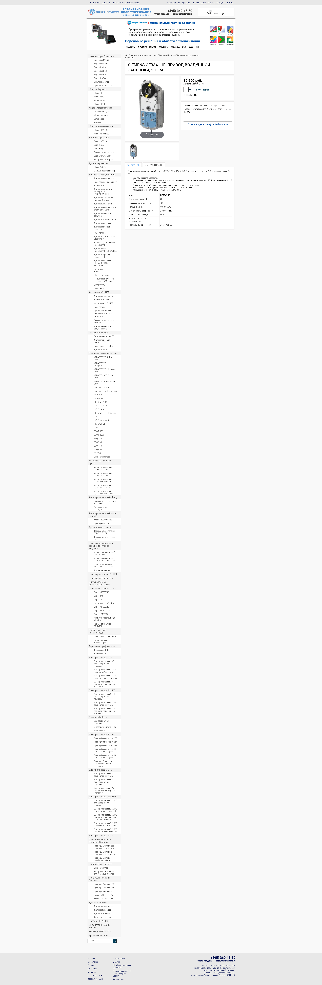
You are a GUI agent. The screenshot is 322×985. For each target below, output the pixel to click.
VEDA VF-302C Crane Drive (103, 376)
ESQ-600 (98, 449)
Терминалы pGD (101, 654)
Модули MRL (99, 104)
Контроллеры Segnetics (101, 56)
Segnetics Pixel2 (101, 74)
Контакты (173, 2)
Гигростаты (99, 316)
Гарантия (92, 972)
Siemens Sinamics (102, 457)
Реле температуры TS (104, 336)
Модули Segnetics (98, 89)
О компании (93, 962)
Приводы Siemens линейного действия (103, 859)
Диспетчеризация (194, 2)
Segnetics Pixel (100, 71)
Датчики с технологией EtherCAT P (104, 237)
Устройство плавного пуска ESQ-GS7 (104, 468)
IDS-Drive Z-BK (100, 402)
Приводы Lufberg (98, 717)
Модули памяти (101, 115)
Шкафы (106, 2)
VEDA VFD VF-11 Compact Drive (101, 364)
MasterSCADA (100, 167)
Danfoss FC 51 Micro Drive (105, 391)
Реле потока (100, 233)
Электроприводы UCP (100, 657)
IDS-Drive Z (99, 427)
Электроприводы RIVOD (101, 835)
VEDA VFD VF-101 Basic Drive (104, 370)
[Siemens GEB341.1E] (133, 151)
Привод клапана (101, 523)
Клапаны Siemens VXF (104, 899)
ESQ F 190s (99, 435)
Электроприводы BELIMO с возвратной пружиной (105, 810)
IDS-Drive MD (100, 424)
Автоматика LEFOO (99, 332)
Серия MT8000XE (102, 610)
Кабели (97, 122)
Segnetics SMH (100, 67)
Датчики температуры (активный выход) (104, 199)
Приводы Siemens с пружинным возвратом (104, 853)
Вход (230, 2)
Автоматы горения (102, 917)
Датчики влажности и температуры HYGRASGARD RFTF (104, 191)
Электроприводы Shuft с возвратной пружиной (105, 703)
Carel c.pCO (99, 145)
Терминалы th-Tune (102, 650)
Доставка (92, 969)
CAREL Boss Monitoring (104, 171)
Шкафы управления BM (101, 578)
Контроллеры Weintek (104, 603)
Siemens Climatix (101, 868)
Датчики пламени (102, 913)
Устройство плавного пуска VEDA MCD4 (104, 486)
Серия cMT (99, 596)
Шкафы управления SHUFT (103, 574)
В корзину (202, 89)
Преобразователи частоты (103, 353)
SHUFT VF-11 (100, 395)
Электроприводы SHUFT (102, 690)
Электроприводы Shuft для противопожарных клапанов (104, 711)
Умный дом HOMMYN (100, 931)
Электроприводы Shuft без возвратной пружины (104, 696)
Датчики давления (102, 223)
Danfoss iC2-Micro (102, 387)
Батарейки (99, 119)
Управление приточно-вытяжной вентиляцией (104, 559)
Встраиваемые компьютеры (101, 641)
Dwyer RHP (99, 288)
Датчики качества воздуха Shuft (102, 327)
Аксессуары (118, 979)
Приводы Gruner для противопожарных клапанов (103, 763)
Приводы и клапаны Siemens (99, 879)
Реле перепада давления (105, 182)
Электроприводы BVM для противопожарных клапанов (104, 790)
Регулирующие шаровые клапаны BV (105, 502)
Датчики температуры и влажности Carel (105, 208)
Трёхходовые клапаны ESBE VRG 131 (104, 532)
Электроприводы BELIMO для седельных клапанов (105, 830)
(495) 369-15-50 (180, 11)
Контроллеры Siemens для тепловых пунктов (104, 872)
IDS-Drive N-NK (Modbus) (105, 413)
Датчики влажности (103, 204)
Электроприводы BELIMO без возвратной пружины (105, 802)
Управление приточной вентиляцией (104, 553)
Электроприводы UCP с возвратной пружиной (105, 671)
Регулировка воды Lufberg (103, 497)
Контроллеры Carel (99, 137)
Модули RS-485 (101, 130)
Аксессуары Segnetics (100, 108)
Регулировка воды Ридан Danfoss (102, 514)
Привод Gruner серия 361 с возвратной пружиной (105, 756)
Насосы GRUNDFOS (99, 921)
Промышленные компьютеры (97, 631)
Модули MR (99, 93)
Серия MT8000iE (101, 607)
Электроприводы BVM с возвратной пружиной (105, 774)
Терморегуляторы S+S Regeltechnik (104, 243)
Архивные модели (98, 935)
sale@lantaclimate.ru (182, 14)
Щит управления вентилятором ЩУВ (99, 583)
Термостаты (99, 185)
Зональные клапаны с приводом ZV (104, 508)
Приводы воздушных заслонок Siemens (100, 840)
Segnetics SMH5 (101, 63)
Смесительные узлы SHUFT (99, 926)
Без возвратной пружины (101, 722)
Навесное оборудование (102, 174)
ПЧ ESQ (97, 453)
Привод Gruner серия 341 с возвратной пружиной (105, 750)
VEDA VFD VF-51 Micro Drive (104, 358)
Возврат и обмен (95, 979)
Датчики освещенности (105, 219)
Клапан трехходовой (103, 520)
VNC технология (101, 82)
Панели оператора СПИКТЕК (102, 625)
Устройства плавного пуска (100, 462)
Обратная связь (95, 975)
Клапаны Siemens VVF (104, 895)
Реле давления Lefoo (103, 346)
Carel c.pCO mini (101, 141)
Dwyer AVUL (99, 285)
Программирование (126, 2)
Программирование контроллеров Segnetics (122, 973)
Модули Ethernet (101, 134)
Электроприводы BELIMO (102, 796)
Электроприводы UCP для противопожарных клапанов (104, 684)
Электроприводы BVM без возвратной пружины (104, 782)
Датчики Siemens (98, 902)
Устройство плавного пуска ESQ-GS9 (104, 474)
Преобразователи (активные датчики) (103, 311)
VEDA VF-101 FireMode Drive (104, 382)
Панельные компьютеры (105, 636)
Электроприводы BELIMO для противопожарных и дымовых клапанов (105, 817)
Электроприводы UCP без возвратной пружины (104, 663)
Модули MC (99, 97)
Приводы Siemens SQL (104, 891)
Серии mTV (99, 599)
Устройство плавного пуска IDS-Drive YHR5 (104, 492)
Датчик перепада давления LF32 (102, 341)
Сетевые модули (101, 111)
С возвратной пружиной (105, 727)
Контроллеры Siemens (100, 864)
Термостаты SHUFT (103, 299)
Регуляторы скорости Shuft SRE (104, 321)
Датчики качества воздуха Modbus (105, 280)
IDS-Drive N (99, 409)
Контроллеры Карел (103, 159)
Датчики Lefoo (100, 349)
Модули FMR (99, 100)
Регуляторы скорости (104, 152)
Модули (116, 962)
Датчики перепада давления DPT (102, 255)
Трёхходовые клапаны (100, 527)
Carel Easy (98, 148)
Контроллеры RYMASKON (100, 270)
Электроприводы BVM (100, 769)
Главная (94, 2)
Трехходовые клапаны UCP (104, 538)
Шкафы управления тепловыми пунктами (103, 565)
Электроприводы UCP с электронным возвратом (105, 677)
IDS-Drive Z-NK (100, 405)
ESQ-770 (98, 446)
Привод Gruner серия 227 (105, 742)
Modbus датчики (101, 275)
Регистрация (216, 2)
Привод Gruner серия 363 (105, 745)
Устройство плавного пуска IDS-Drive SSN (104, 480)
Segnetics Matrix (101, 60)
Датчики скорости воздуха (102, 228)
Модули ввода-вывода (101, 126)
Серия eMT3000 (101, 614)
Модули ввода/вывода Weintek (104, 619)
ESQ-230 (98, 438)
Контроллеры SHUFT (103, 303)
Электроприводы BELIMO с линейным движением (105, 824)
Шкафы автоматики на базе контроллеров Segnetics (101, 546)
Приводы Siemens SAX (104, 884)
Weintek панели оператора (102, 588)
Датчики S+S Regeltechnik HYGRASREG (105, 249)
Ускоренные (99, 730)
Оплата (91, 965)
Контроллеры (119, 958)
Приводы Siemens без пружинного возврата (104, 847)
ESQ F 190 (98, 431)
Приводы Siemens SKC (104, 888)
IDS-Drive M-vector (102, 420)
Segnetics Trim (100, 78)
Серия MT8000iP (101, 592)
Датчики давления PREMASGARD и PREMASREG (102, 263)
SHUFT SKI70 (100, 398)
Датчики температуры (104, 178)
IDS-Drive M (99, 416)
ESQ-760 (98, 442)
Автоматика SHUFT (99, 292)
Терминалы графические (102, 646)
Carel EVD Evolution (102, 156)
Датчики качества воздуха (102, 214)
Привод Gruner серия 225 (105, 738)
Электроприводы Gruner (101, 734)
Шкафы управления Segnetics (122, 966)
